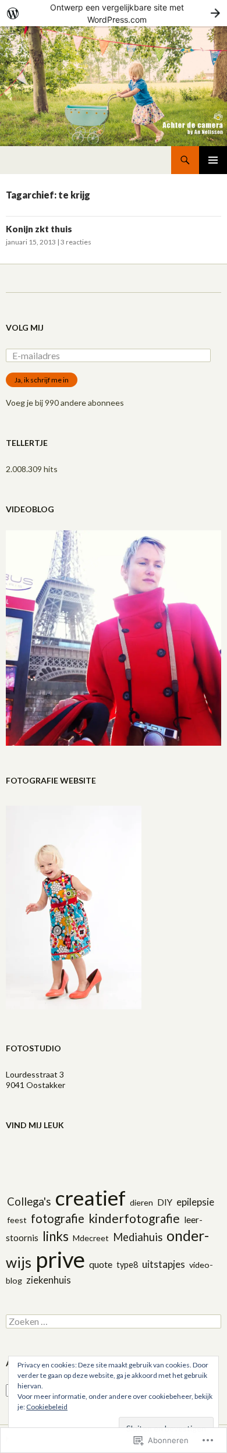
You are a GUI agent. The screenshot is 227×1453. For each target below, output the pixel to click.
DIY (164, 1202)
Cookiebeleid (47, 1406)
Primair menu (213, 160)
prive (60, 1259)
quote (100, 1264)
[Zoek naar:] (113, 1322)
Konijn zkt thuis (39, 229)
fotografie (57, 1218)
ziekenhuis (48, 1280)
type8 (127, 1265)
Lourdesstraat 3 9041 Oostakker (35, 1079)
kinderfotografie (134, 1218)
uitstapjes (163, 1264)
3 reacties (76, 242)
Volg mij (25, 327)
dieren (141, 1202)
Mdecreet (91, 1238)
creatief (90, 1197)
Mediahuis (137, 1237)
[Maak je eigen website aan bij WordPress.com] (113, 13)
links (55, 1236)
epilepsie (195, 1202)
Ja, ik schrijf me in (42, 379)
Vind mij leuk (35, 1125)
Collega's (29, 1201)
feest (17, 1220)
